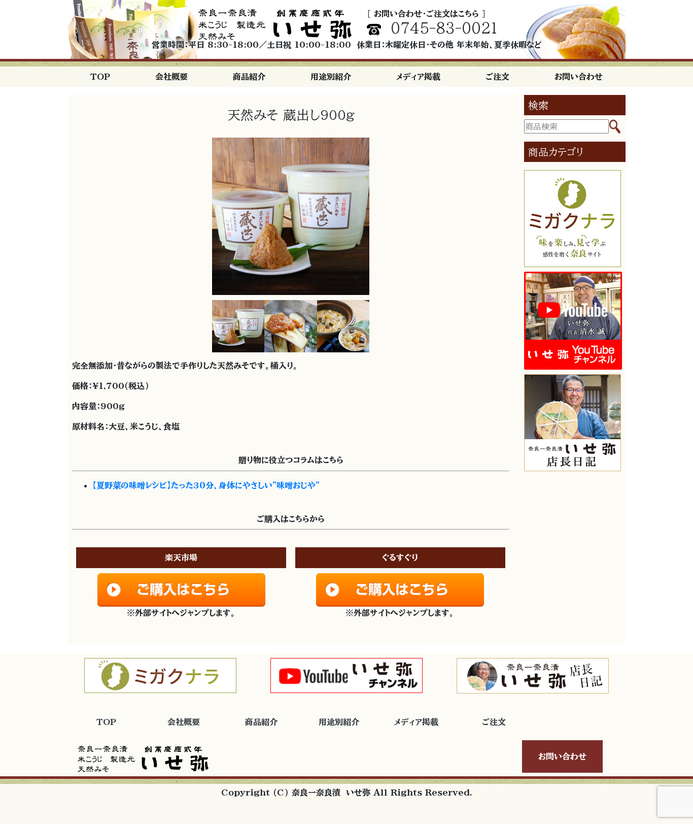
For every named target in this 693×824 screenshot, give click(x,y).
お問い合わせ (579, 77)
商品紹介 (249, 77)
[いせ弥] (275, 24)
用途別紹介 (330, 77)
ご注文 (497, 77)
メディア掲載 (418, 77)
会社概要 (171, 77)
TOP (100, 77)
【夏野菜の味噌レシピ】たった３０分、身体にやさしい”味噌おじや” (206, 485)
